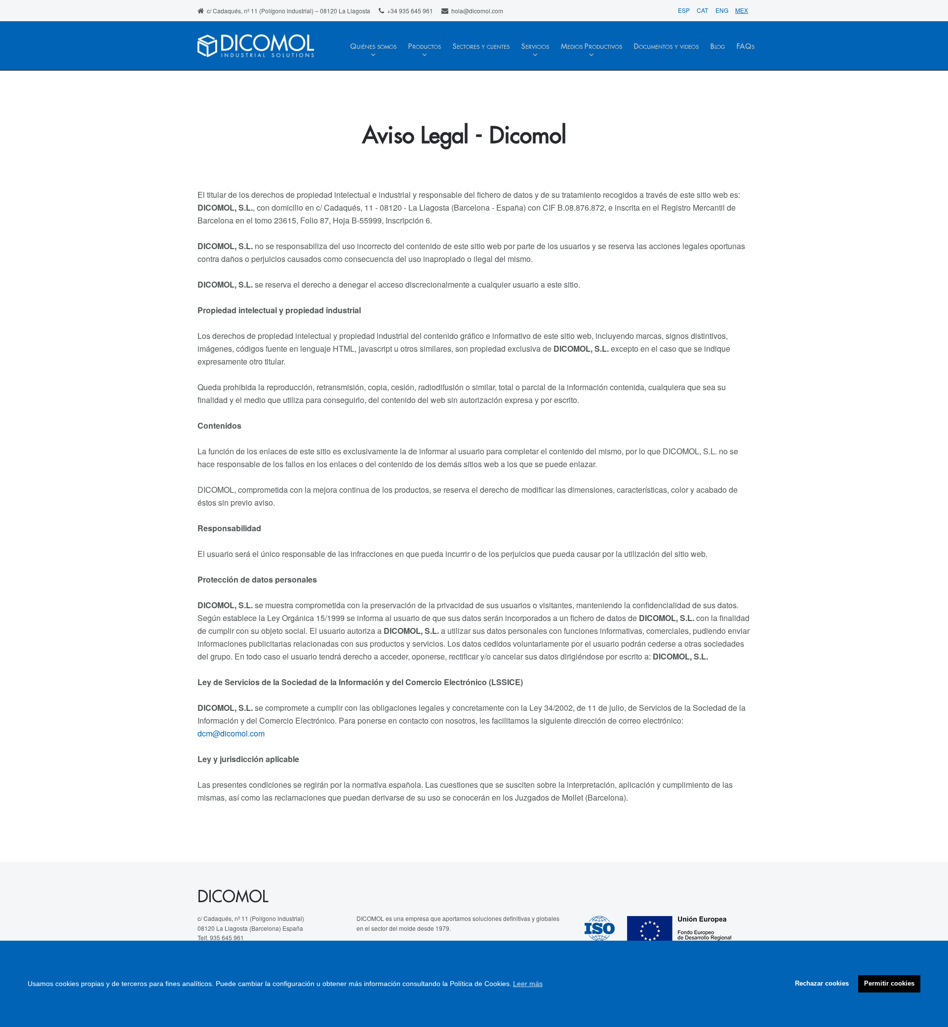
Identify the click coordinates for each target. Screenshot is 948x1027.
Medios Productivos (591, 46)
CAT (703, 10)
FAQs (745, 46)
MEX (741, 10)
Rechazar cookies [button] (822, 983)
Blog (718, 46)
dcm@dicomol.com (231, 733)
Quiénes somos (373, 46)
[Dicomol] (256, 47)
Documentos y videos (666, 46)
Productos (424, 46)
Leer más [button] (528, 984)
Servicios (535, 46)
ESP (684, 10)
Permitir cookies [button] (889, 983)
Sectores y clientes (481, 46)
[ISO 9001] (606, 930)
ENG (722, 10)
